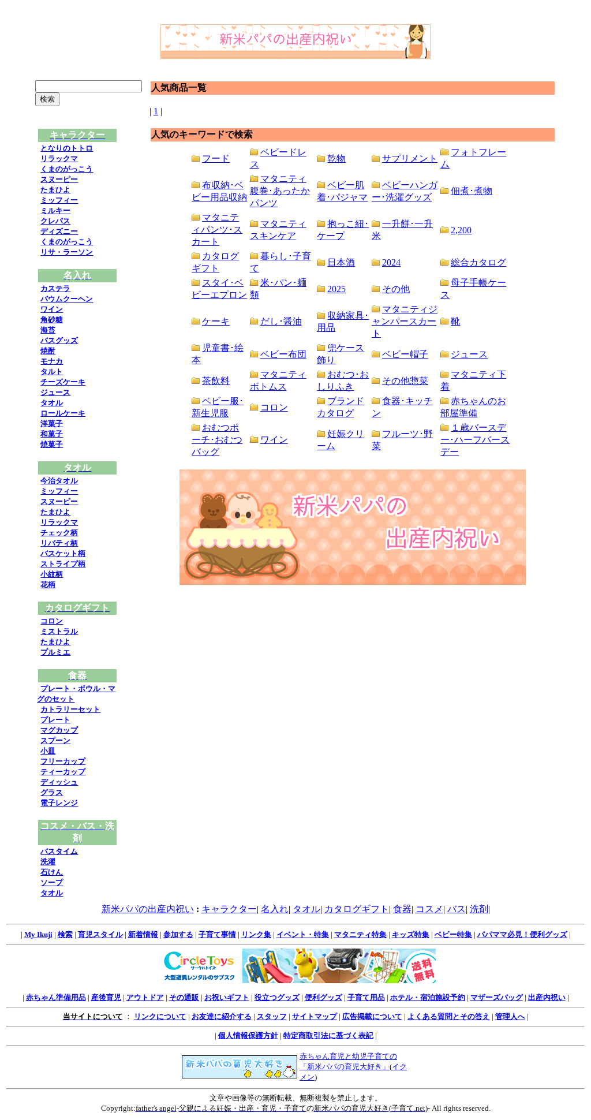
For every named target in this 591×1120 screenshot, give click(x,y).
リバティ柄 (59, 543)
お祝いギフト (226, 997)
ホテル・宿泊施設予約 (427, 997)
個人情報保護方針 (248, 1035)
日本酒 (341, 262)
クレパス (55, 220)
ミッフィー (59, 200)
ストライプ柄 (62, 563)
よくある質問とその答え (448, 1016)
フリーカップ (62, 761)
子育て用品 (366, 997)
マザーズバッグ (496, 997)
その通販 (184, 997)
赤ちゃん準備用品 (56, 997)
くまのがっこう (66, 169)
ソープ (51, 882)
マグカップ (59, 730)
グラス (51, 792)
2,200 (461, 230)
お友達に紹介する (222, 1016)
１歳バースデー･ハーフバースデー (475, 440)
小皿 (47, 750)
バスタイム (59, 851)
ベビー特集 (453, 934)
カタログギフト (356, 909)
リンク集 (256, 934)
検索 (65, 934)
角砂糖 (51, 319)
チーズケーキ (62, 382)
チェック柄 (59, 532)
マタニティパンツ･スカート (217, 229)
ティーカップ (62, 771)
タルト (51, 371)
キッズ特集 (410, 934)
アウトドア (145, 997)
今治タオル (59, 480)
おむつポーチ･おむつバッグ (217, 440)
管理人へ (510, 1016)
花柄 (47, 584)
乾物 (336, 158)
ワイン (51, 309)
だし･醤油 (281, 321)
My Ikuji (38, 934)
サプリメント (409, 158)
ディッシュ (59, 782)
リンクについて (160, 1016)
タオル (51, 402)
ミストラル (59, 631)
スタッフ (272, 1016)
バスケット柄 (62, 553)
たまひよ (55, 189)
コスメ (429, 909)
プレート (55, 719)
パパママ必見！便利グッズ (522, 934)
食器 (402, 909)
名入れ (275, 909)
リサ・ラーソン (66, 252)
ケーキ (216, 321)
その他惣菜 (405, 381)
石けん (51, 872)
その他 (396, 289)
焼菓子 (51, 444)
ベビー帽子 (405, 354)
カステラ (55, 288)
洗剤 (479, 909)
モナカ (51, 361)
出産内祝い (547, 997)
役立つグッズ (277, 997)
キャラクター (229, 909)
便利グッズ (323, 997)
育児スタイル (100, 934)
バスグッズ (59, 340)
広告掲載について (372, 1016)
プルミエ (55, 652)
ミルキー (55, 210)
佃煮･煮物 (471, 191)
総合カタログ (478, 262)
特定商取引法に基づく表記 (328, 1035)
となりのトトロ (66, 148)
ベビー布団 (283, 354)
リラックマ (59, 158)
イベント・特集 (302, 934)
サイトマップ (314, 1016)
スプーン (55, 740)
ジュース (55, 392)
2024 (391, 262)
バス (456, 909)
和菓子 (51, 434)
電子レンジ (59, 802)
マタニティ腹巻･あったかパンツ (280, 191)
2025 (336, 289)
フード (216, 158)
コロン (51, 621)
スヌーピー (59, 179)
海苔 (47, 330)
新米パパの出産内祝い (148, 909)
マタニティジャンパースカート (404, 321)
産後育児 (106, 997)
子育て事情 (217, 934)
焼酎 (47, 350)
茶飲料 (216, 381)
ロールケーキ (62, 413)
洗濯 (47, 861)
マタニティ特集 (360, 934)
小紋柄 (51, 574)
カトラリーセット (70, 709)
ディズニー (59, 231)
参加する (178, 934)
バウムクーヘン (66, 298)
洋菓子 (51, 423)
